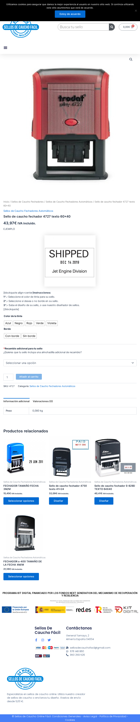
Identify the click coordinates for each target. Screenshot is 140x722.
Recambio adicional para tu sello (23, 348)
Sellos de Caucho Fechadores (27, 201)
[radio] (8, 323)
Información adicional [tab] (16, 401)
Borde (7, 328)
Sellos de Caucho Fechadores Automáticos (69, 201)
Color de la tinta (13, 316)
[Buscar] (112, 27)
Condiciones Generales (66, 716)
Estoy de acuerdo (70, 14)
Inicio (6, 201)
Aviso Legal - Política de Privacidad (104, 716)
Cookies (70, 720)
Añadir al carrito (28, 376)
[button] (5, 48)
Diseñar (58, 500)
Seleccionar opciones (21, 500)
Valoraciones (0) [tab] (43, 401)
